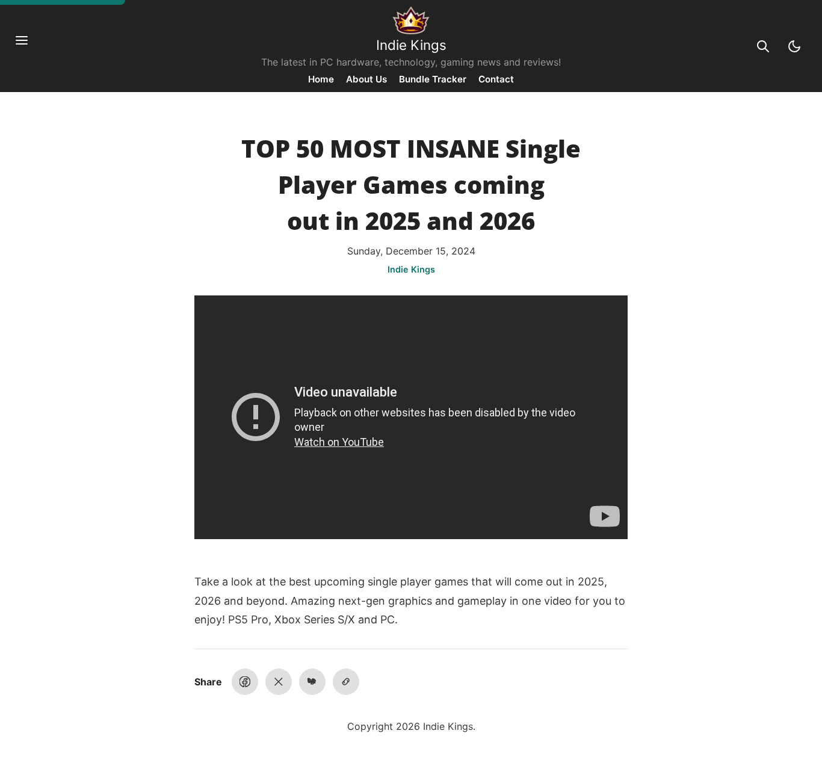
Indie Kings (411, 45)
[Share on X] (278, 682)
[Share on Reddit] (312, 682)
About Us (366, 79)
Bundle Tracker (432, 79)
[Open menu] (27, 46)
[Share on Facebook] (245, 682)
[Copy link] (346, 682)
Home (321, 79)
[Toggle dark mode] (794, 46)
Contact (496, 79)
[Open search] (763, 46)
